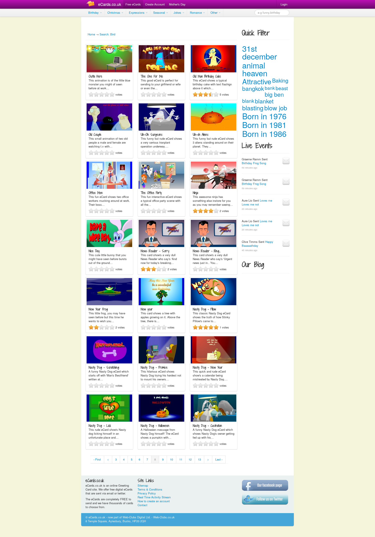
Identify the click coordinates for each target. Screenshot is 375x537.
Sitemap (143, 485)
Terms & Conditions (150, 489)
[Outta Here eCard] (109, 71)
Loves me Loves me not (257, 202)
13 (199, 459)
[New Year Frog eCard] (109, 304)
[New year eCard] (161, 304)
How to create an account (154, 501)
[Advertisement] (17, 82)
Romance (196, 12)
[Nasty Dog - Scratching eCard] (109, 362)
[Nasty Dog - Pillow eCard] (213, 304)
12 (190, 459)
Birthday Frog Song (254, 163)
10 (171, 459)
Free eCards (133, 4)
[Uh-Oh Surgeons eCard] (161, 129)
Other (214, 12)
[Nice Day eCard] (109, 246)
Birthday (94, 12)
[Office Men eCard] (109, 188)
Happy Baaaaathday (257, 244)
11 (180, 459)
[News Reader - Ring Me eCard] (213, 246)
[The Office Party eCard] (161, 188)
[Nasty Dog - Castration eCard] (213, 420)
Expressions (137, 12)
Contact (142, 505)
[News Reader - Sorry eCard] (161, 246)
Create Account (155, 4)
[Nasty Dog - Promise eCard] (161, 362)
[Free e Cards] (91, 4)
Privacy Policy (147, 493)
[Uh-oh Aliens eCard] (213, 129)
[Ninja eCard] (213, 188)
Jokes (178, 12)
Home (91, 34)
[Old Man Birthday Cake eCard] (213, 71)
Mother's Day (177, 4)
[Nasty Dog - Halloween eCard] (161, 420)
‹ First (97, 459)
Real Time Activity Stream (154, 497)
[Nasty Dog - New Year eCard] (213, 362)
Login (284, 4)
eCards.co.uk (109, 4)
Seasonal (159, 12)
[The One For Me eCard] (161, 71)
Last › (218, 459)
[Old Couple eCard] (109, 129)
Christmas (114, 12)
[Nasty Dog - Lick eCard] (109, 420)
